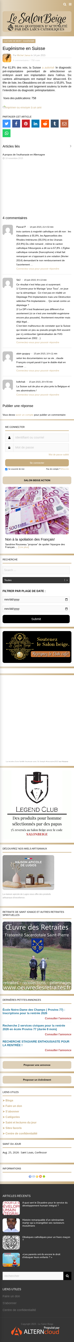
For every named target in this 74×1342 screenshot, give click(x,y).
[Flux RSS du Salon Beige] (40, 1176)
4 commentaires (21, 60)
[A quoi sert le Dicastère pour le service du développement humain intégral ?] (11, 1214)
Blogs (9, 1100)
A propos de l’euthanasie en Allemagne (24, 154)
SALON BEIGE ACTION (37, 480)
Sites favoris (14, 1128)
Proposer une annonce (37, 1065)
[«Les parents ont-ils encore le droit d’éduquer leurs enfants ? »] (11, 1265)
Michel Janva (23, 55)
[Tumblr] (55, 124)
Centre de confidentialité (21, 1133)
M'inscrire (65, 469)
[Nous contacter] (33, 1176)
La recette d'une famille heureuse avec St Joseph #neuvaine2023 (32, 761)
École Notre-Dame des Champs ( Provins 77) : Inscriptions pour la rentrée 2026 (34, 1011)
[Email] (64, 124)
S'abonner (10, 1303)
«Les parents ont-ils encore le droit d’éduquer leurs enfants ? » (41, 1256)
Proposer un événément (37, 1079)
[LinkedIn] (35, 124)
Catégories (13, 1117)
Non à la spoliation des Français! (30, 539)
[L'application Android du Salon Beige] (44, 1176)
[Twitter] (6, 124)
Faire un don (14, 1106)
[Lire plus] (23, 547)
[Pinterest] (26, 124)
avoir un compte (24, 414)
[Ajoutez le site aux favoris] (37, 1176)
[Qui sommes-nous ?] (30, 1176)
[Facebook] (16, 124)
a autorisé (48, 67)
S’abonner (12, 1111)
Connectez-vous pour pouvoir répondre (37, 268)
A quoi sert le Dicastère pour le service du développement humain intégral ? (45, 1204)
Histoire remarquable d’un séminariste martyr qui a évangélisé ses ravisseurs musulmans (43, 1222)
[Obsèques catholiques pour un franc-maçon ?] (11, 1248)
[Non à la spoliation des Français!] (37, 533)
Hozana (65, 761)
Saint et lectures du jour (21, 1122)
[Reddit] (45, 124)
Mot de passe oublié (59, 454)
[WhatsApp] (6, 133)
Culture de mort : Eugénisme (19, 41)
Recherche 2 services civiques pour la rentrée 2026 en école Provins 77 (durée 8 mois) (34, 1027)
